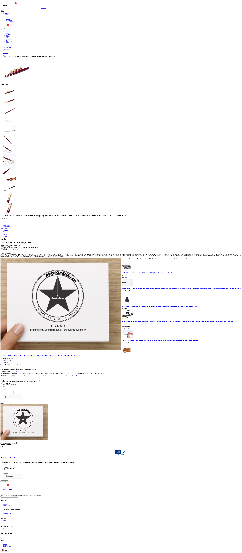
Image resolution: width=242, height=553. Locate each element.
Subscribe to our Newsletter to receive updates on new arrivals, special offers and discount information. (21, 442)
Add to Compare (6, 226)
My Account (5, 14)
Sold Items (5, 535)
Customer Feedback (7, 505)
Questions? (5, 236)
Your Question (6, 393)
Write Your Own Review (10, 458)
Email (4, 389)
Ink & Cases (5, 232)
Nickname (6, 464)
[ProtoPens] (15, 5)
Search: (2, 29)
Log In (4, 15)
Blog (4, 542)
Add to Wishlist (6, 225)
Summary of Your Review (9, 467)
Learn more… (124, 260)
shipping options (13, 371)
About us (5, 504)
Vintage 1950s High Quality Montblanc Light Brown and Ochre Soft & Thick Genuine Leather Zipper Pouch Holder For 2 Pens (42, 355)
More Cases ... (6, 362)
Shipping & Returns (7, 234)
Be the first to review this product (7, 377)
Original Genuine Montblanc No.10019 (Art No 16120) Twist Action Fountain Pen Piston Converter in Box (154, 273)
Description (5, 230)
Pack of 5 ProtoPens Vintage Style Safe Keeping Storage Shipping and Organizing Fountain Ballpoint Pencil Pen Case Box (160, 340)
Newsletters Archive (7, 546)
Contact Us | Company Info (8, 502)
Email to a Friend (4, 228)
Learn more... (79, 375)
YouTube (5, 544)
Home (4, 55)
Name (4, 386)
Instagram (5, 545)
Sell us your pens (6, 528)
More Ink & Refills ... (126, 328)
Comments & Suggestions (11, 21)
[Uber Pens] (8, 485)
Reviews (4, 235)
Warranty (5, 231)
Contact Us (8, 19)
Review (6, 469)
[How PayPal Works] (121, 453)
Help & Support (6, 13)
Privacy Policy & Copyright (6, 489)
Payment (4, 512)
